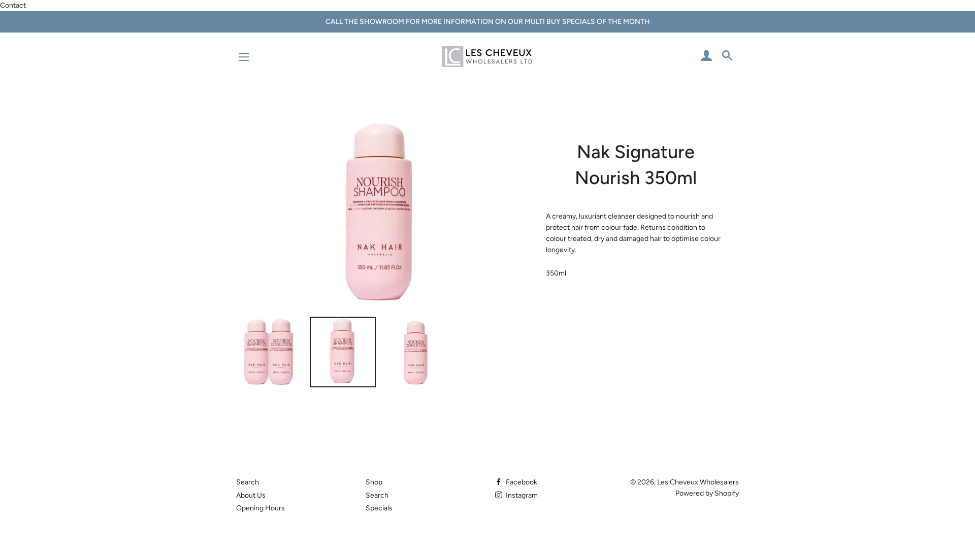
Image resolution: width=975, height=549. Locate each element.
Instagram (521, 495)
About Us (251, 495)
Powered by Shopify (707, 493)
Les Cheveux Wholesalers (698, 482)
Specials (379, 508)
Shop (374, 482)
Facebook (520, 482)
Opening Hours (260, 508)
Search (247, 482)
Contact (13, 5)
